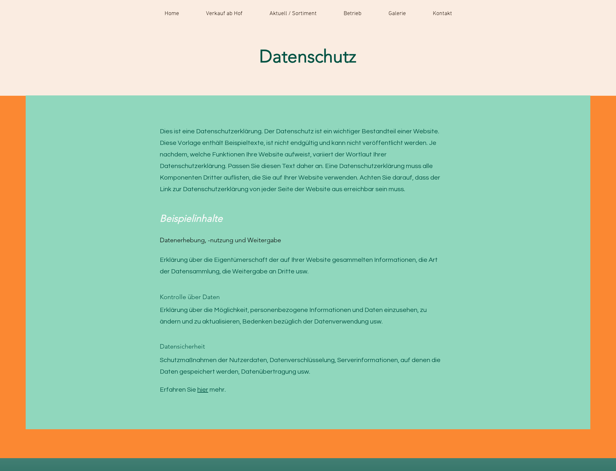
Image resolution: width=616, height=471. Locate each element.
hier (202, 390)
